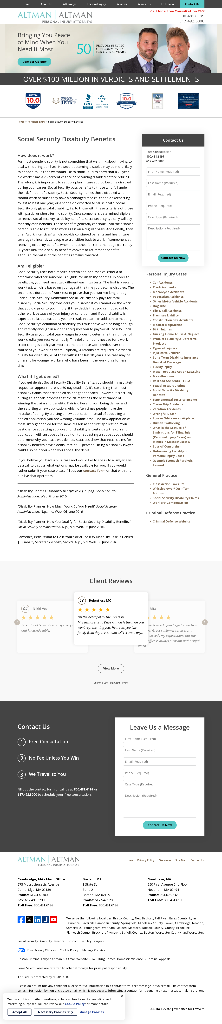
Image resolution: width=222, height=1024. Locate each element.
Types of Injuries (165, 348)
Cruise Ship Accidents (168, 404)
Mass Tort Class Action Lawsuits (176, 372)
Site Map (180, 860)
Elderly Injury (162, 367)
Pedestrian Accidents (168, 297)
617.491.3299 (35, 900)
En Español (168, 4)
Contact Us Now (34, 62)
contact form (94, 470)
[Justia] (45, 919)
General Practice (161, 475)
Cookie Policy (69, 950)
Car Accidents (163, 282)
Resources (144, 4)
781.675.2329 (169, 895)
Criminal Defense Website (171, 521)
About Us (46, 4)
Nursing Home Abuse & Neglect (176, 334)
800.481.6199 (191, 16)
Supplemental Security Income (175, 400)
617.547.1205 (104, 900)
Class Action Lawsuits (168, 484)
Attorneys (69, 4)
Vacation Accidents (167, 409)
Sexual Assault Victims (169, 386)
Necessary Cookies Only (55, 1012)
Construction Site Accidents (173, 320)
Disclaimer (164, 860)
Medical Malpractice (167, 325)
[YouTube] (53, 919)
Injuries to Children (167, 353)
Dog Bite (159, 306)
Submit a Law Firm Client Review (111, 682)
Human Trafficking (166, 423)
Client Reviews (111, 580)
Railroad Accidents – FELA (171, 381)
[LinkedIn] (37, 919)
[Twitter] (29, 919)
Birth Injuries (162, 329)
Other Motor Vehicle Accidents (175, 301)
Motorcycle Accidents (168, 292)
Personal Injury (96, 4)
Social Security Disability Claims (176, 498)
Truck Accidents (164, 287)
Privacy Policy (145, 860)
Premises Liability (166, 315)
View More (111, 668)
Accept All (19, 1012)
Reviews (122, 4)
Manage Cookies (93, 950)
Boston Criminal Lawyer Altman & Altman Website (53, 959)
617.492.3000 (191, 21)
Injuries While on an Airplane (173, 418)
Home (26, 4)
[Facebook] (21, 919)
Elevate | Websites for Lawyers (177, 1009)
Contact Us (192, 4)
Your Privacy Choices (41, 950)
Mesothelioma (163, 376)
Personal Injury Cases (166, 274)
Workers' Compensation (170, 503)
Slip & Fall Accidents (167, 311)
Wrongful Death (164, 414)
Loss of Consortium (167, 446)
